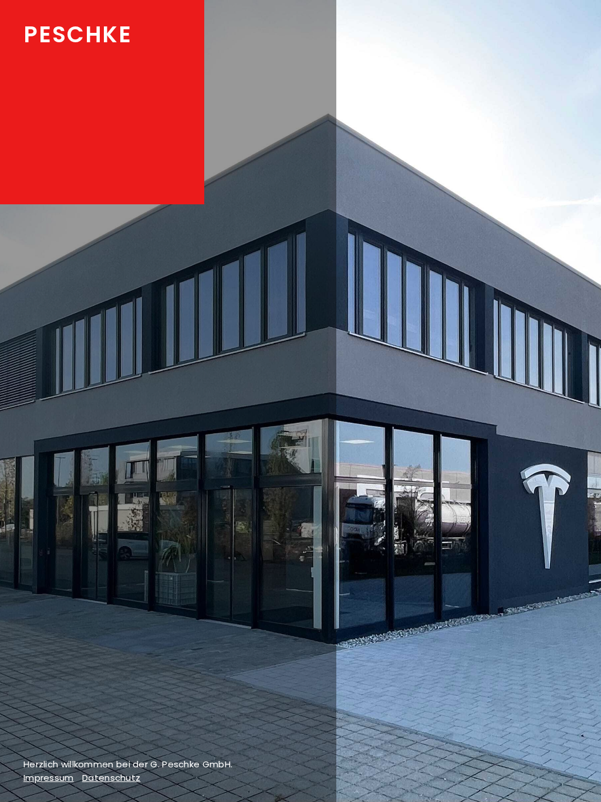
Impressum (48, 777)
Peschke (77, 34)
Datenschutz (111, 777)
